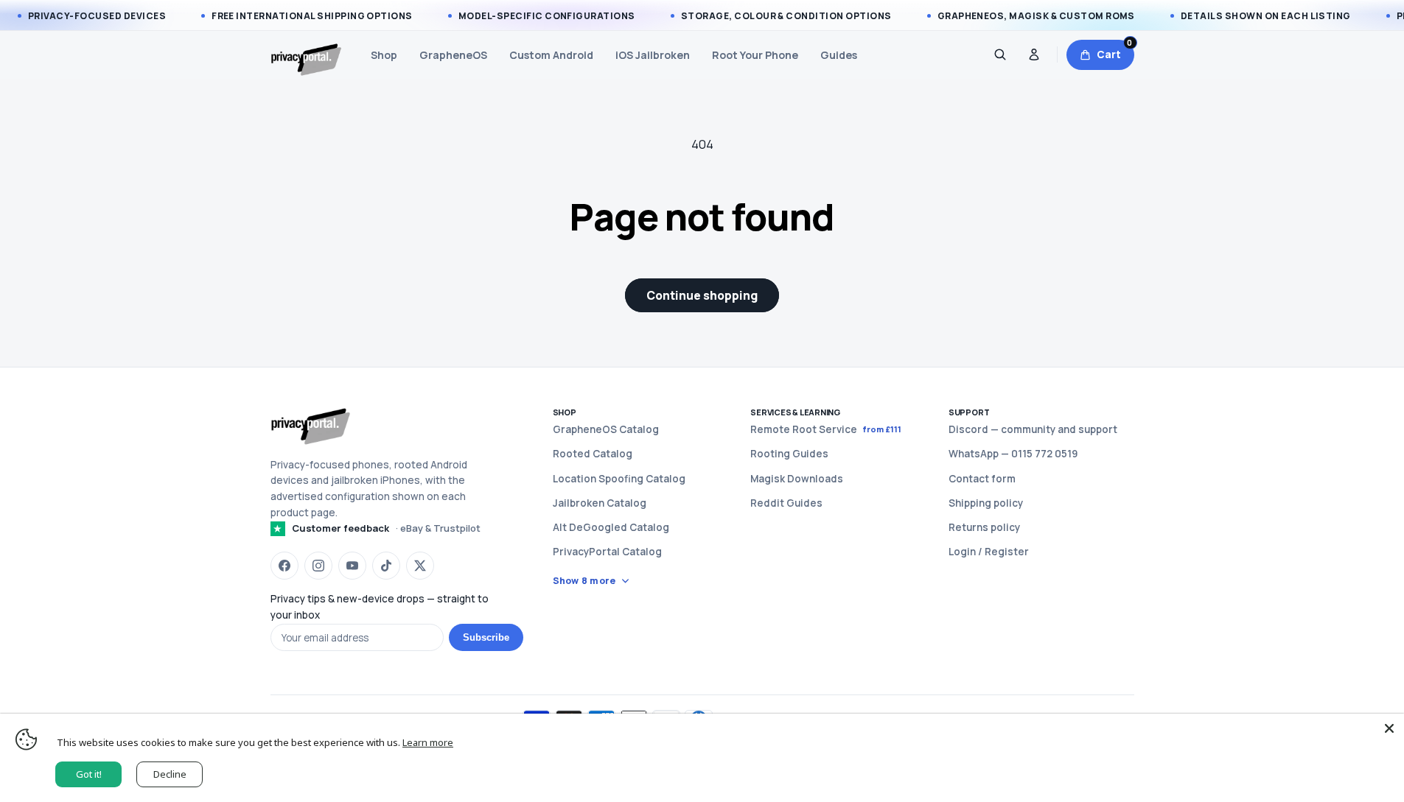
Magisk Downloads (796, 478)
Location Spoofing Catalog (619, 478)
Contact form (982, 478)
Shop (384, 55)
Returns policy (984, 527)
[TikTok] (386, 566)
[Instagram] (318, 566)
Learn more (427, 742)
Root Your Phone (755, 55)
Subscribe (486, 637)
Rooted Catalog (592, 453)
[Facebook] (284, 566)
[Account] (1034, 54)
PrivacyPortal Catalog (607, 551)
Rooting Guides (789, 453)
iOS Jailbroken (652, 55)
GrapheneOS (453, 55)
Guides (838, 55)
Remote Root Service (825, 429)
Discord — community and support (1033, 429)
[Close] (1389, 728)
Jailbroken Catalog (599, 503)
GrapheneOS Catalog (606, 429)
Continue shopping (702, 295)
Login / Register (989, 551)
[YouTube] (352, 566)
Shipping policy (986, 503)
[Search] (1000, 54)
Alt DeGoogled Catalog (611, 527)
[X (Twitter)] (420, 566)
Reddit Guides (786, 503)
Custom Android (551, 55)
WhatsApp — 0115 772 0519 (1013, 453)
